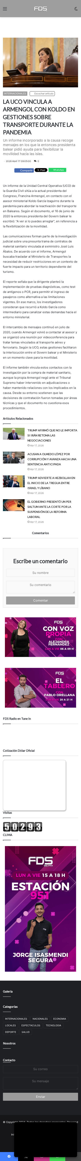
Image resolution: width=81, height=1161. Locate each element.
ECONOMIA (59, 1018)
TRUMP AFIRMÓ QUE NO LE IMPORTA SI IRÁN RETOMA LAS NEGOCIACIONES (52, 435)
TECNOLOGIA (53, 1025)
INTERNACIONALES (15, 93)
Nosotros (9, 1043)
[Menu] (5, 10)
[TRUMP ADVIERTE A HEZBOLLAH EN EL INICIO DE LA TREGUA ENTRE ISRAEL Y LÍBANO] (14, 481)
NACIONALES (40, 1018)
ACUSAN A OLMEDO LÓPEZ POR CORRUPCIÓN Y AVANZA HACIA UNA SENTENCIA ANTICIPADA (52, 459)
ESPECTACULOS (30, 1025)
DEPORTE (10, 1032)
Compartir (26, 170)
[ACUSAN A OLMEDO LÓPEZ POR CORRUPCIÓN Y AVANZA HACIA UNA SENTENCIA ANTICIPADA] (14, 458)
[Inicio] (40, 8)
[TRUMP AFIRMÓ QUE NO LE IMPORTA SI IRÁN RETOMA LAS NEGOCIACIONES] (14, 434)
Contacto (9, 1060)
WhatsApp (58, 169)
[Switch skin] (76, 10)
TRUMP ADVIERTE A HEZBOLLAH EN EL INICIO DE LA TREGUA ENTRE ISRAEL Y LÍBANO (51, 483)
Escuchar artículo (43, 93)
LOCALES (10, 1025)
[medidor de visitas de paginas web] (22, 830)
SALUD (26, 1032)
